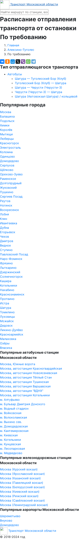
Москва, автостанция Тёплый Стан (26, 377)
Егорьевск (7, 232)
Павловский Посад (14, 254)
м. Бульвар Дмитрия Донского (22, 404)
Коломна (6, 152)
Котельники (8, 285)
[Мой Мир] (12, 61)
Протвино (7, 299)
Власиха (6, 348)
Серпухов (7, 165)
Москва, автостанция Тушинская (24, 382)
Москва (5, 112)
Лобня (4, 214)
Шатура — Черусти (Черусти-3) (38, 87)
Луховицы (7, 316)
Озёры (4, 343)
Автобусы (14, 74)
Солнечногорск (11, 276)
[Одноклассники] (7, 61)
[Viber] (23, 61)
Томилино (7, 312)
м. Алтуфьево (10, 399)
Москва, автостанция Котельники (25, 395)
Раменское (8, 179)
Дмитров (6, 241)
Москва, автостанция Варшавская (25, 386)
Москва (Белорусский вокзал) (22, 487)
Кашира (5, 281)
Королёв (6, 130)
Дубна (4, 227)
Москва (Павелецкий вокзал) (21, 483)
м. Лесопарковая (12, 448)
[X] (18, 61)
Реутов (5, 201)
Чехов (4, 236)
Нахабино (7, 290)
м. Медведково (11, 453)
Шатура (5, 308)
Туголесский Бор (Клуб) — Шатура (40, 83)
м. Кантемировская (14, 431)
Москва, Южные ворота (17, 364)
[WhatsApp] (28, 61)
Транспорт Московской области (33, 4)
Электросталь (10, 147)
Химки (4, 125)
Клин (3, 219)
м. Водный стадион (14, 408)
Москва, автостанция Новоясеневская (28, 373)
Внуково (6, 520)
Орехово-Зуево (11, 174)
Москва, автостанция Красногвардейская (31, 368)
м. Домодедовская (14, 426)
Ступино (6, 250)
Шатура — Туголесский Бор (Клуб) (40, 78)
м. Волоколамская (13, 417)
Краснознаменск (12, 294)
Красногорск (9, 143)
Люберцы (7, 138)
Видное (5, 245)
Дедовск (6, 325)
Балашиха (7, 116)
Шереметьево (10, 516)
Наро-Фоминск (11, 259)
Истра (4, 303)
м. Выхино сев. (11, 422)
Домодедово (9, 161)
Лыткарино (8, 268)
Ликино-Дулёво (11, 330)
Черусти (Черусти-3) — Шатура (38, 92)
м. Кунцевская (10, 444)
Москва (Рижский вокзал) (19, 496)
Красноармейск (11, 334)
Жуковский (8, 187)
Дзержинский (10, 272)
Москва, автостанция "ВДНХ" (21, 391)
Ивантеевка (8, 223)
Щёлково (6, 170)
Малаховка (8, 339)
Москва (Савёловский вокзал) (22, 500)
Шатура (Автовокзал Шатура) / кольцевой (46, 96)
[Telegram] (33, 61)
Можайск (7, 321)
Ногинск (6, 205)
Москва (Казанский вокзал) (20, 478)
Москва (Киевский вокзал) (19, 491)
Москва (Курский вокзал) (19, 469)
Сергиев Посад (11, 196)
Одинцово (7, 156)
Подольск (7, 121)
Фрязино (6, 263)
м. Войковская (10, 413)
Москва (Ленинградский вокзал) (24, 505)
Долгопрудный (11, 183)
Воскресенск (9, 210)
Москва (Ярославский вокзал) (22, 474)
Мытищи (6, 134)
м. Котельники (10, 440)
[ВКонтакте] (2, 61)
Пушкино (6, 192)
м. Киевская (9, 435)
